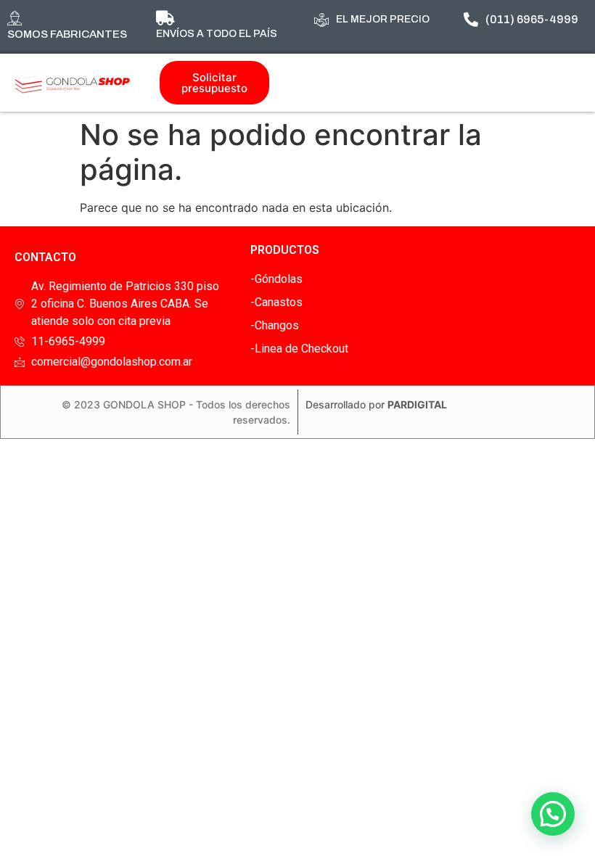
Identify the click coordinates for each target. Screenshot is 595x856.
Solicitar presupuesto (214, 82)
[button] (553, 814)
